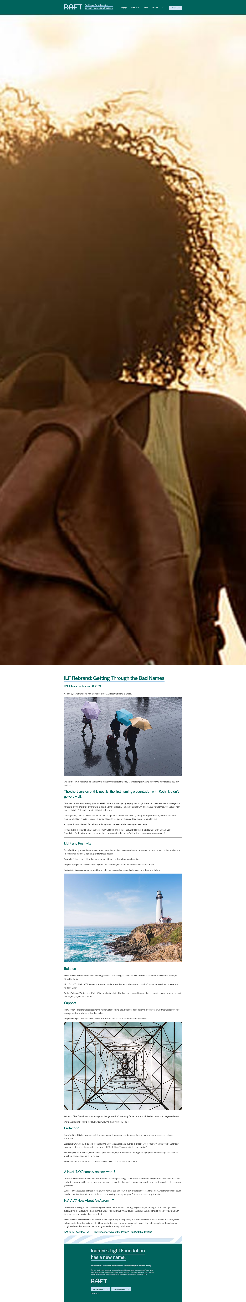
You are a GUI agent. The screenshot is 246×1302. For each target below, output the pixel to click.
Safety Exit (176, 8)
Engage (124, 7)
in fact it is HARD (99, 803)
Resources (135, 7)
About (146, 7)
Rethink (111, 803)
